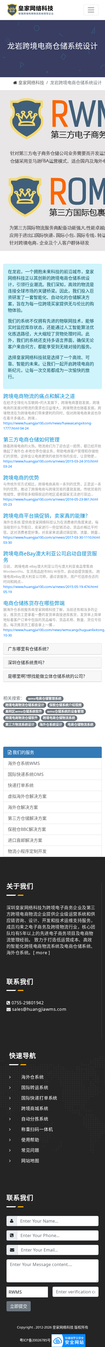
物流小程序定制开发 (27, 851)
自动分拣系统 (34, 1119)
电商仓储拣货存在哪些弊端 (34, 603)
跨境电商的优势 (21, 477)
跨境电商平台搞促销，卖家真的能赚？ (46, 515)
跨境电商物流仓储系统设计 (24, 705)
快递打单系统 (21, 785)
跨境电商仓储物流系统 (59, 718)
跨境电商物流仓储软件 (21, 718)
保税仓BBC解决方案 (27, 829)
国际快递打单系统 (39, 1098)
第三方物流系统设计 (19, 724)
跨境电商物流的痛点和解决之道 (39, 396)
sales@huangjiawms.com (39, 1009)
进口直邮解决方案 (25, 840)
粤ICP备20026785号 (35, 1340)
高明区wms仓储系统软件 (23, 711)
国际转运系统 (34, 1087)
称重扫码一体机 (37, 1129)
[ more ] (41, 953)
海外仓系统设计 (51, 724)
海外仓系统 (32, 1077)
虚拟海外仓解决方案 (27, 796)
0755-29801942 (28, 1003)
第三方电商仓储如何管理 (31, 439)
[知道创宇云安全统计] (68, 1340)
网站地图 (30, 1161)
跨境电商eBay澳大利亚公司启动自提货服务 (50, 556)
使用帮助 (30, 1140)
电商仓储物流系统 (80, 724)
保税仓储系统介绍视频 (65, 705)
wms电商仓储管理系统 (44, 698)
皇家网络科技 (31, 83)
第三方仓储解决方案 (27, 818)
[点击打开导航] (91, 10)
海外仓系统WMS (24, 763)
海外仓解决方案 (23, 807)
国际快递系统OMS (26, 774)
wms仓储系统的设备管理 (65, 711)
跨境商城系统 (34, 1108)
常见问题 (30, 1150)
